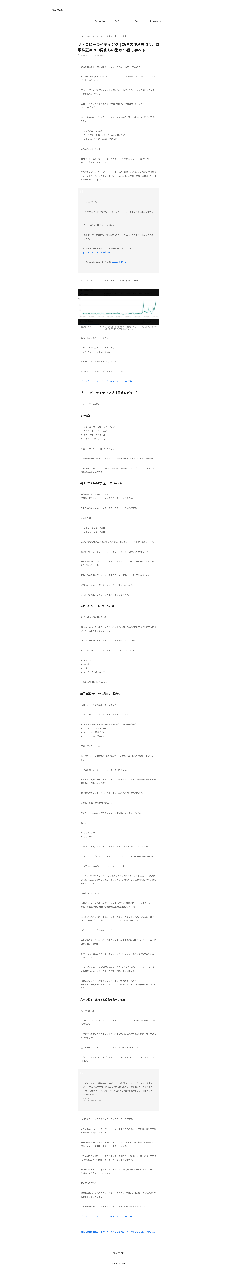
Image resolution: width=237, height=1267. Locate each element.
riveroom (57, 10)
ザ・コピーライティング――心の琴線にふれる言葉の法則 (106, 381)
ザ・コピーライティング (92, 1100)
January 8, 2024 (118, 262)
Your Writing (100, 21)
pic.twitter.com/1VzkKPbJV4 (96, 252)
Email (137, 21)
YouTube (118, 21)
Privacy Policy (155, 21)
